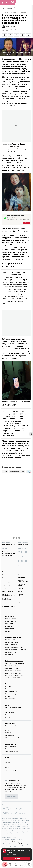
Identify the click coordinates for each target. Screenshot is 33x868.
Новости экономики (12, 684)
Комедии (8, 715)
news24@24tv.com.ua (8, 544)
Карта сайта (21, 602)
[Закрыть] (29, 850)
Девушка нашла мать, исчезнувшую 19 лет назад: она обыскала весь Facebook (22, 8)
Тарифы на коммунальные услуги (15, 694)
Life (3, 8)
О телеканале (6, 582)
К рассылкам (11, 796)
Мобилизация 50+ (10, 666)
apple (20, 808)
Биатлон (7, 767)
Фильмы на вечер (10, 712)
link (18, 551)
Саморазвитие (9, 735)
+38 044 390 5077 (23, 544)
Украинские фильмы (11, 710)
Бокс (6, 760)
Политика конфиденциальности (8, 595)
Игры (19, 605)
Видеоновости (9, 626)
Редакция (5, 574)
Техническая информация (21, 585)
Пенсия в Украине (10, 699)
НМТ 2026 (8, 733)
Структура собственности (22, 595)
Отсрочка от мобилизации (13, 673)
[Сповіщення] (31, 2)
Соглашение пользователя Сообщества (22, 576)
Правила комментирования (23, 581)
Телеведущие (6, 585)
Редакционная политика (6, 578)
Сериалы (8, 717)
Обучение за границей (12, 738)
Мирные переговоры (11, 644)
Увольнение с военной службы (14, 663)
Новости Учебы (10, 723)
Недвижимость (10, 744)
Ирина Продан (10, 26)
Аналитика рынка (10, 746)
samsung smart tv (20, 813)
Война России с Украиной (14, 637)
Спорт (7, 757)
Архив (19, 599)
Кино (7, 705)
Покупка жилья (9, 749)
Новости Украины (10, 621)
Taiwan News (14, 30)
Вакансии (20, 591)
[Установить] (16, 854)
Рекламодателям (7, 588)
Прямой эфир (9, 623)
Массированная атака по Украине (15, 649)
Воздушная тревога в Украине (14, 647)
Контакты (20, 588)
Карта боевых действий (12, 642)
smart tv (7, 813)
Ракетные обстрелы (11, 639)
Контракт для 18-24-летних (13, 670)
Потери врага (9, 654)
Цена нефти (8, 686)
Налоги (7, 696)
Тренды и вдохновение (12, 751)
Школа (7, 730)
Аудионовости (9, 628)
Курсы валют (9, 689)
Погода (7, 631)
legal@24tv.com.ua (23, 843)
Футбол (7, 762)
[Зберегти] (28, 35)
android (7, 808)
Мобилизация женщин (12, 668)
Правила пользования (8, 591)
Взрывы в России (10, 652)
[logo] (12, 2)
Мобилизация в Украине (14, 661)
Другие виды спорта (11, 770)
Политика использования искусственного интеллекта (6, 600)
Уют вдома (9, 8)
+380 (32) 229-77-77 (13, 841)
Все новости (9, 616)
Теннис (7, 765)
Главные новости (10, 618)
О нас (3, 571)
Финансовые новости (11, 691)
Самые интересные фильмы (13, 707)
